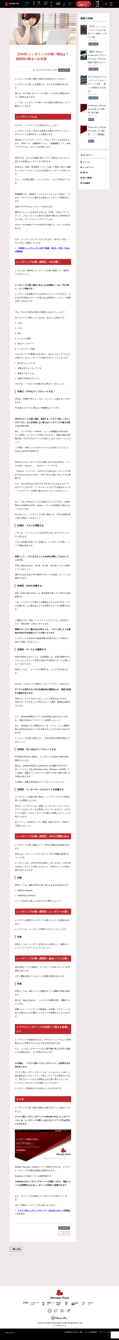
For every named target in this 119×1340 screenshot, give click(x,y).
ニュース (86, 162)
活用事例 (86, 183)
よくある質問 (58, 3)
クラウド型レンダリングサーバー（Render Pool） (40, 1210)
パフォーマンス (27, 4)
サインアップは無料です (83, 4)
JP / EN (111, 4)
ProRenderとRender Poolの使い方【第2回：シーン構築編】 (97, 130)
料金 (34, 3)
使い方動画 (87, 178)
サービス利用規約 (91, 1332)
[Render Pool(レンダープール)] (12, 4)
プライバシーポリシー (106, 1332)
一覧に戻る (16, 1249)
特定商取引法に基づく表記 (74, 1332)
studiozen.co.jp (61, 1325)
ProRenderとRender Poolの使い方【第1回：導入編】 (97, 109)
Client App (46, 3)
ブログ (64, 4)
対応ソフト (38, 4)
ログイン (90, 1303)
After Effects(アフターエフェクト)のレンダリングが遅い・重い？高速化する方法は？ (97, 84)
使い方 (51, 4)
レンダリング (64, 70)
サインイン (70, 4)
